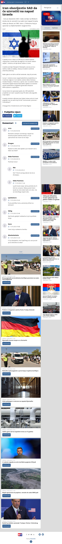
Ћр (28, 2)
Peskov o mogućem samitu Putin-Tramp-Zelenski (18, 310)
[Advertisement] (51, 175)
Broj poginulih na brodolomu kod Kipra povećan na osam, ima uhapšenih (20, 278)
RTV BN (17, 2)
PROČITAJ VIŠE (6, 282)
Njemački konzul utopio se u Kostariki (14, 340)
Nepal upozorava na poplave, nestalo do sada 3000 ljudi (20, 492)
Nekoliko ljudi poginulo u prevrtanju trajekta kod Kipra (20, 371)
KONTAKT (21, 2)
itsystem (32, 538)
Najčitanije (55, 28)
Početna (9, 2)
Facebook (8, 116)
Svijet (20, 251)
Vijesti (12, 2)
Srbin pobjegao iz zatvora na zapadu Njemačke (17, 401)
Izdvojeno (47, 28)
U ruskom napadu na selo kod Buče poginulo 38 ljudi (19, 462)
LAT (25, 2)
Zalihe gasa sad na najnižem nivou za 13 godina (17, 432)
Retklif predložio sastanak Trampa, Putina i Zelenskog (20, 523)
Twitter (19, 116)
